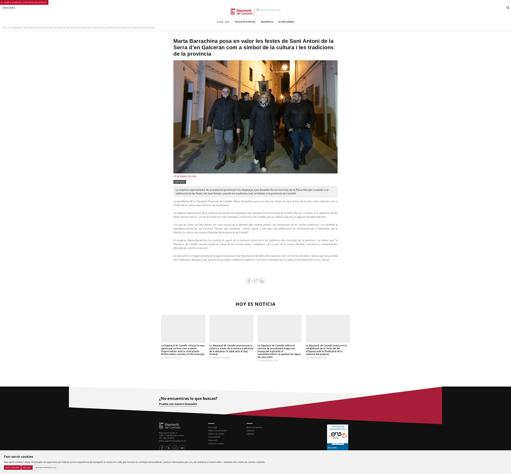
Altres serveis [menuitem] (286, 21)
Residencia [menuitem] (267, 21)
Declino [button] (27, 467)
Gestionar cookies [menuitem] (216, 443)
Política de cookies (216, 433)
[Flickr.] (182, 448)
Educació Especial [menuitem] (245, 21)
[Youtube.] (175, 448)
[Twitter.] (169, 448)
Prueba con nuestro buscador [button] (178, 404)
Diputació (180, 182)
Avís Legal (212, 427)
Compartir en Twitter (255, 281)
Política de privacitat (217, 430)
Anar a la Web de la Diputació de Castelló (25, 2)
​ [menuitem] (254, 427)
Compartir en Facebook (249, 281)
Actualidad (16, 27)
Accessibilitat (214, 437)
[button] (508, 7)
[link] (255, 12)
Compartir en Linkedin (262, 281)
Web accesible (9, 8)
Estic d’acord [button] (12, 467)
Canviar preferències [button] (45, 467)
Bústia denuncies (254, 427)
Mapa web (213, 440)
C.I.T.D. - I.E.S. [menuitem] (223, 21)
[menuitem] (225, 427)
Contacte (250, 430)
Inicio (4, 27)
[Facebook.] (162, 448)
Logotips (250, 433)
